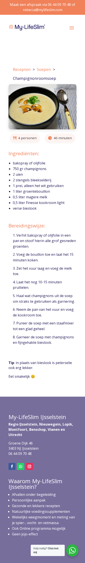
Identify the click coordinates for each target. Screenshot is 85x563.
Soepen (44, 69)
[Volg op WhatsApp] (20, 466)
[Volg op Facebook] (11, 466)
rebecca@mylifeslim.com (42, 9)
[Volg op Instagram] (29, 466)
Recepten (22, 69)
